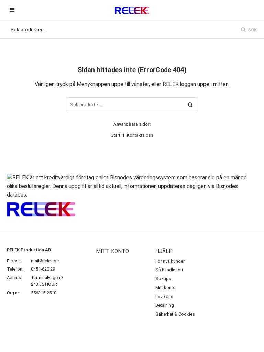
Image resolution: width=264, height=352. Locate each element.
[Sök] (190, 104)
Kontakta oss (140, 135)
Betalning (164, 305)
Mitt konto (165, 287)
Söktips (163, 278)
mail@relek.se (45, 260)
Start (115, 135)
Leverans (164, 296)
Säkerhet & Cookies (175, 314)
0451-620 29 (43, 269)
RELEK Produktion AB (29, 249)
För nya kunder (170, 261)
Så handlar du (169, 269)
